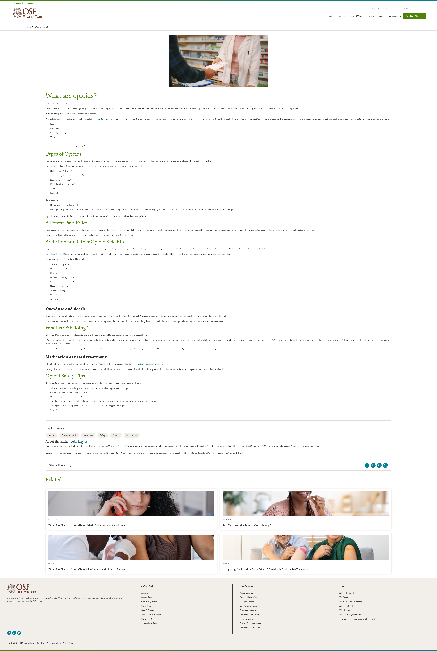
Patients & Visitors (356, 16)
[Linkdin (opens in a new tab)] (19, 633)
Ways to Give (376, 8)
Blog (29, 26)
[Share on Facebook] (367, 465)
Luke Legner (78, 441)
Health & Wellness (393, 16)
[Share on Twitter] (385, 465)
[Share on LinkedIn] (373, 465)
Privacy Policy (68, 643)
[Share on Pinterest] (379, 465)
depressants (97, 118)
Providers (330, 16)
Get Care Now (412, 16)
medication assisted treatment (150, 364)
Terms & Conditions (54, 643)
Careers (423, 8)
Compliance (41, 643)
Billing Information (393, 8)
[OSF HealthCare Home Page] (28, 13)
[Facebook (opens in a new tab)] (9, 633)
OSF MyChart (410, 8)
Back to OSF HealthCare (25, 3)
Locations (341, 16)
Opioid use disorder (54, 254)
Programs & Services (375, 16)
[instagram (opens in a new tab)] (14, 633)
